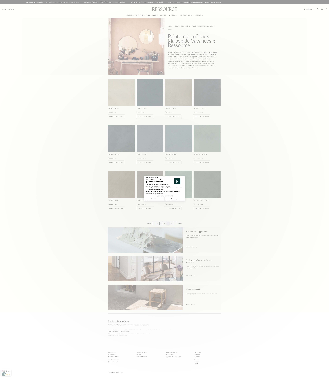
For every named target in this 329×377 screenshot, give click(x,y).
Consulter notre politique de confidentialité (155, 193)
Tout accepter (174, 199)
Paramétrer (154, 199)
